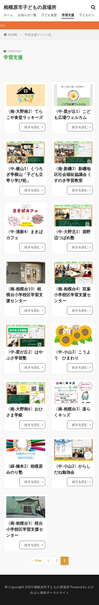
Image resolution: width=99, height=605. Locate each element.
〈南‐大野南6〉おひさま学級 (24, 412)
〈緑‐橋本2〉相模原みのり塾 (24, 469)
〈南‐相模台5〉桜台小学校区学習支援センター (24, 529)
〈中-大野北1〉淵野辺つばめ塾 (72, 234)
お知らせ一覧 (27, 15)
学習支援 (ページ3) (38, 35)
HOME (12, 34)
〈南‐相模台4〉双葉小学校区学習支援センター (72, 295)
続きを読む (32, 127)
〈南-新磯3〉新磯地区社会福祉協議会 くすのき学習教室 (73, 174)
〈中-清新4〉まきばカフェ (24, 234)
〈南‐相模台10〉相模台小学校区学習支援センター (24, 295)
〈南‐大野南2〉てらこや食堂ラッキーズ (24, 114)
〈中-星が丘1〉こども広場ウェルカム (72, 114)
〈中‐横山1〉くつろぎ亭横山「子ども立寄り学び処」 (24, 174)
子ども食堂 (49, 15)
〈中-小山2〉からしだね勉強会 (72, 469)
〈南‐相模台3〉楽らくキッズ (72, 412)
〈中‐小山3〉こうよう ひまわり (72, 355)
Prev (38, 561)
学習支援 (68, 15)
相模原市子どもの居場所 (30, 7)
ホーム (8, 15)
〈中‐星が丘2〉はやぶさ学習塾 (24, 355)
